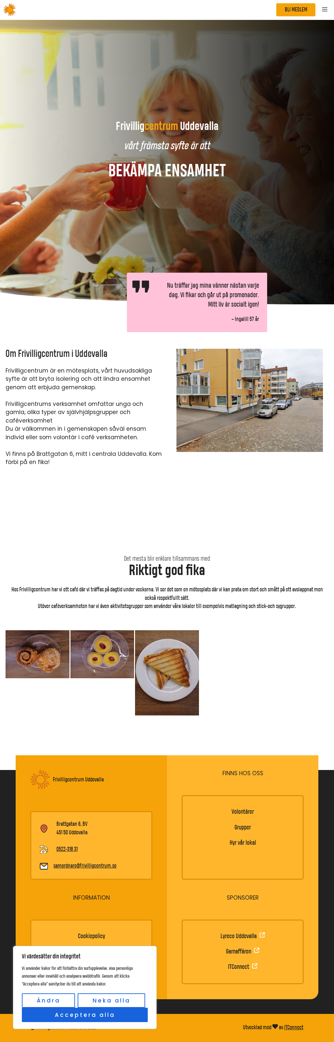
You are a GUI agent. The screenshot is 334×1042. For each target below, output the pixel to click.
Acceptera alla (85, 1015)
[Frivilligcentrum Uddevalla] (9, 10)
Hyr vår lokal (243, 843)
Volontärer (243, 812)
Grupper (243, 827)
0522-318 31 (67, 849)
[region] (85, 987)
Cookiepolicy (91, 936)
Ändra (48, 1000)
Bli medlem (296, 9)
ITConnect (293, 1027)
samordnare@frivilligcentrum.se (84, 866)
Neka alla (111, 1000)
